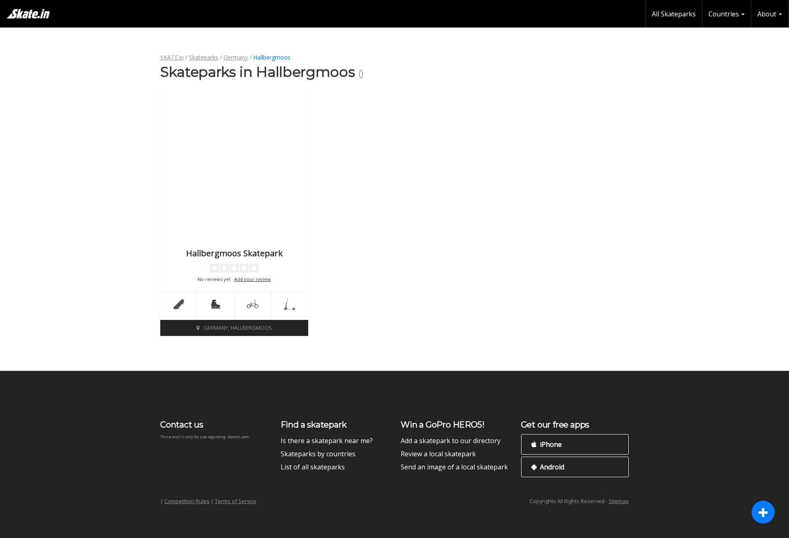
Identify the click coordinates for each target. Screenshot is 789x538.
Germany (236, 57)
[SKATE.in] (28, 13)
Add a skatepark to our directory (451, 440)
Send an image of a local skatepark (454, 466)
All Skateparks (674, 13)
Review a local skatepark (438, 453)
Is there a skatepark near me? (327, 440)
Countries (724, 13)
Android (551, 466)
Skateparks (203, 57)
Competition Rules (187, 501)
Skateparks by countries (318, 453)
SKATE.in (172, 57)
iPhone (550, 444)
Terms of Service (235, 501)
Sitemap (619, 501)
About (767, 13)
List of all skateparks (313, 466)
